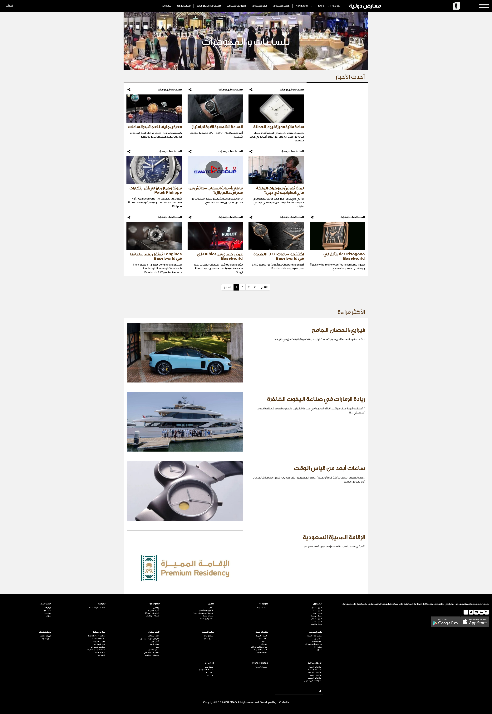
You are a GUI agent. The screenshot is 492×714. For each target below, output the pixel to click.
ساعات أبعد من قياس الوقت (329, 468)
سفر (157, 647)
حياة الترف (47, 610)
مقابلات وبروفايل (260, 652)
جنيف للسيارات (281, 5)
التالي (264, 287)
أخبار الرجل (154, 641)
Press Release (260, 663)
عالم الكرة (263, 639)
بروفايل (156, 608)
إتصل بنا (209, 672)
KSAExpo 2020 (304, 5)
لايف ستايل (154, 632)
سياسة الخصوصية (206, 670)
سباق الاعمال (316, 608)
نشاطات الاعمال (315, 667)
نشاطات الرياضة (315, 672)
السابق (227, 287)
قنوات (9, 5)
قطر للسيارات (259, 5)
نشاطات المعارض (314, 678)
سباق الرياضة (316, 616)
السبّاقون (317, 603)
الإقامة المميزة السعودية (334, 537)
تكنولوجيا (155, 603)
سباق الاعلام (317, 610)
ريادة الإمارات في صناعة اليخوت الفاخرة (316, 399)
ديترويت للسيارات (236, 5)
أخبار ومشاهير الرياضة (258, 647)
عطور (319, 650)
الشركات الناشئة (152, 613)
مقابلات (47, 613)
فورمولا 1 (264, 641)
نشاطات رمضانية (315, 670)
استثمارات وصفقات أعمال (203, 613)
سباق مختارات (316, 624)
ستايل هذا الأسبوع (314, 636)
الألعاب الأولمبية (260, 650)
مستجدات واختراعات (97, 608)
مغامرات (264, 644)
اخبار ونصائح (317, 641)
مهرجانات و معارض (151, 652)
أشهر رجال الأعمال (206, 610)
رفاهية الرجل (45, 603)
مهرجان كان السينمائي (149, 639)
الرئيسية (209, 663)
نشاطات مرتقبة (315, 663)
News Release (261, 667)
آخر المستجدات (261, 608)
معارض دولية (365, 6)
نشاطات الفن (316, 675)
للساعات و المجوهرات (209, 5)
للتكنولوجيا (184, 5)
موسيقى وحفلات (152, 655)
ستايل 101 (318, 647)
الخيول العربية (261, 636)
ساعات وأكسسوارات (313, 644)
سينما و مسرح (153, 650)
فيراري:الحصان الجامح (338, 330)
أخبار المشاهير (153, 636)
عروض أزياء (317, 639)
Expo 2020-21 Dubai (329, 5)
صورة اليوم (46, 639)
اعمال (211, 603)
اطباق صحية (208, 639)
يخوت (48, 616)
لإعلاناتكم (209, 667)
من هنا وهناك (45, 632)
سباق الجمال (317, 621)
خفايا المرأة (154, 644)
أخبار (211, 608)
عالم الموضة (315, 632)
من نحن (210, 675)
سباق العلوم (316, 619)
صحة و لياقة (208, 636)
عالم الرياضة (261, 632)
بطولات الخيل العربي (313, 681)
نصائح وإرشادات (206, 619)
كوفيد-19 (263, 603)
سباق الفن (317, 613)
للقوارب (166, 5)
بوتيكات (47, 608)
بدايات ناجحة (208, 616)
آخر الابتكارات (153, 610)
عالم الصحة (208, 632)
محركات (102, 603)
